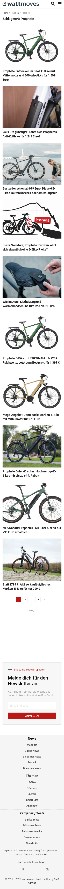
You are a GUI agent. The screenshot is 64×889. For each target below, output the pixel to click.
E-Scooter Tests (32, 825)
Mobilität (32, 744)
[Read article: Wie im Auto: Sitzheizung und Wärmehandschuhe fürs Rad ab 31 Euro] (32, 277)
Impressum (9, 850)
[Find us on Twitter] (23, 869)
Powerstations (32, 837)
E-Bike (32, 782)
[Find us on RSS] (47, 869)
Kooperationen (50, 850)
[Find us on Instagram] (29, 869)
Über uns (28, 854)
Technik (32, 762)
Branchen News (32, 768)
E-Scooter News (32, 756)
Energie (32, 794)
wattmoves (27, 879)
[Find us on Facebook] (17, 869)
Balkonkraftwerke (32, 831)
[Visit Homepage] (21, 4)
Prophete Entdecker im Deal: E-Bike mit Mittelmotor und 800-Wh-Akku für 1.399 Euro (29, 75)
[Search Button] (53, 4)
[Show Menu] (59, 4)
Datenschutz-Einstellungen (32, 862)
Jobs (17, 854)
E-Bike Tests (32, 819)
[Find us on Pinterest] (35, 869)
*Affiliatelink (42, 854)
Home (5, 13)
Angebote (32, 805)
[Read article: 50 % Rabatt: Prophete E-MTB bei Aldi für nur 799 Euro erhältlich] (32, 503)
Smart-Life (32, 799)
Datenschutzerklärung (29, 850)
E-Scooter (32, 788)
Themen (15, 13)
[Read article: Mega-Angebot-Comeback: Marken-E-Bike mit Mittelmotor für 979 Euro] (32, 390)
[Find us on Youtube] (41, 869)
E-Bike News (32, 750)
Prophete (26, 13)
